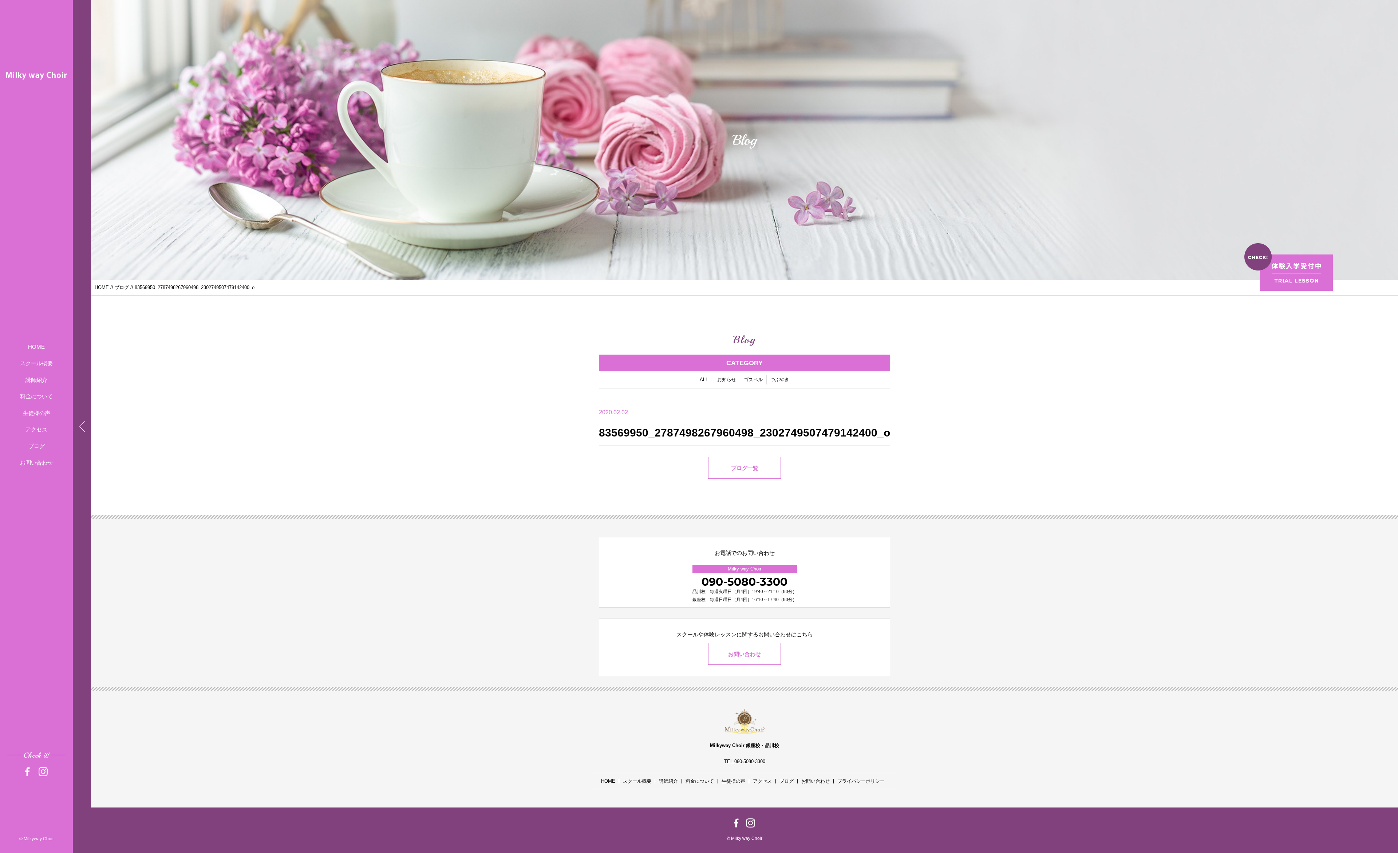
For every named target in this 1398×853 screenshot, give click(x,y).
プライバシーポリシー (861, 781)
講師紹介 (36, 380)
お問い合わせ (36, 462)
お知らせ (726, 379)
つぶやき (779, 379)
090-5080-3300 (744, 582)
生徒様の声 (36, 413)
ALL (704, 379)
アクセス (36, 429)
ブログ (36, 446)
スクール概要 (36, 363)
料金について (36, 396)
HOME (36, 347)
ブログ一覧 (744, 468)
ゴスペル (753, 379)
